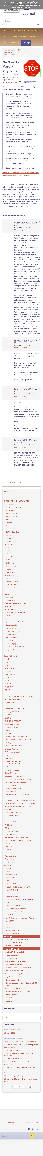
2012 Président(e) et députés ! (17, 961)
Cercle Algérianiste (12, 724)
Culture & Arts (11, 634)
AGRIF (7, 690)
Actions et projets (12, 628)
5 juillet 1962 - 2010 (13, 977)
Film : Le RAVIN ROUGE (14, 943)
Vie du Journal (11, 637)
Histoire (8, 868)
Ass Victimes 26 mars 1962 (15, 709)
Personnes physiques (13, 813)
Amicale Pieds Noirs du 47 (15, 699)
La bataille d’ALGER (13, 906)
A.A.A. (7, 662)
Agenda (8, 606)
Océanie (9, 523)
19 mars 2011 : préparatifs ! (14, 1073)
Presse (7, 498)
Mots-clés (7, 1018)
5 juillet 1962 (10, 878)
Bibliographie (10, 924)
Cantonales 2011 (12, 980)
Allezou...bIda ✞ (12, 77)
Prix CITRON (10, 572)
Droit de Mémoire (11, 749)
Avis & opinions (10, 856)
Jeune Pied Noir (11, 773)
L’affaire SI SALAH (13, 896)
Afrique (8, 529)
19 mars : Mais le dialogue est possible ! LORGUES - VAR (19, 1054)
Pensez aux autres (13, 631)
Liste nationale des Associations (17, 795)
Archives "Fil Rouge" (13, 974)
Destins (8, 871)
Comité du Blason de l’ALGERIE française (21, 740)
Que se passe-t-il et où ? (15, 622)
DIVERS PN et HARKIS (13, 746)
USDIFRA (8, 847)
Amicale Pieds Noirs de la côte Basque (19, 696)
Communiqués (11, 625)
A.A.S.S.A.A (9, 668)
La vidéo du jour (12, 591)
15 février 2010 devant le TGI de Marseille (20, 1042)
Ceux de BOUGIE (11, 727)
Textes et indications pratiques (16, 837)
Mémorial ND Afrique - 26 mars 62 (18, 806)
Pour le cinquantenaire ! (15, 955)
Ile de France (11, 566)
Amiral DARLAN (12, 890)
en (40, 1136)
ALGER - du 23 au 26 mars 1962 (18, 887)
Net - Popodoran (11, 809)
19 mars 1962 (31, 82)
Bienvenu (7, 31)
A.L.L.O (8, 671)
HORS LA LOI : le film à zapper (17, 946)
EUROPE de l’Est (12, 532)
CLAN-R (8, 730)
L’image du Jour (12, 582)
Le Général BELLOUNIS (15, 912)
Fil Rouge (26, 43)
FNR (6, 755)
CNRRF (8, 733)
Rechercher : (7, 21)
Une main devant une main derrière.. (19, 840)
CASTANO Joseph (13, 816)
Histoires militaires (12, 770)
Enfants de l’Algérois (12, 752)
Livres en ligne (10, 927)
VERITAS (8, 850)
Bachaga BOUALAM (12, 712)
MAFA (7, 798)
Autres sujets (10, 619)
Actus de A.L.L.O (12, 675)
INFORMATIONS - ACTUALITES (25, 31)
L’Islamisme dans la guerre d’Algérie (19, 899)
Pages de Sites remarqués (16, 650)
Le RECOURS (10, 785)
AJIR (7, 693)
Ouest (8, 551)
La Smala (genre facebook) (15, 782)
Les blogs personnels (13, 788)
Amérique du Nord (13, 513)
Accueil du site (9, 50)
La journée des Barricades (16, 909)
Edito (7, 495)
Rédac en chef (10, 1001)
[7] (30, 1086)
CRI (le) (8, 743)
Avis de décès (11, 600)
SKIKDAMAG (10, 834)
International (9, 504)
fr (31, 1136)
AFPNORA (9, 687)
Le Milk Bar (10, 915)
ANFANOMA (9, 702)
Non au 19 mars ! (10, 52)
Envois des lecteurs (12, 653)
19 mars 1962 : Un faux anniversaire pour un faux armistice (21, 1046)
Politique (9, 538)
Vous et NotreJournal (11, 43)
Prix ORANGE (10, 569)
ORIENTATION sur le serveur (17, 483)
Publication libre (11, 609)
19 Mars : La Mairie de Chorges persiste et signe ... (20, 1080)
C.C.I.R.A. (9, 715)
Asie (7, 520)
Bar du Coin (10, 998)
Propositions (9, 859)
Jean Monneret (11, 819)
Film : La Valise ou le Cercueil (17, 940)
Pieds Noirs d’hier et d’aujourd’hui (18, 779)
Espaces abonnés (12, 995)
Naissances (10, 597)
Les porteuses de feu (13, 964)
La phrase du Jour (13, 588)
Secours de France (12, 831)
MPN (7, 659)
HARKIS (8, 767)
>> (38, 25)
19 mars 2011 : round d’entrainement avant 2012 (20, 1068)
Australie (9, 526)
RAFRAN (8, 825)
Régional (8, 544)
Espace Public (10, 862)
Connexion (5, 1136)
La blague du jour (12, 585)
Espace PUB (10, 640)
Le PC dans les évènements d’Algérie (20, 918)
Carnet (7, 594)
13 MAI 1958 (10, 881)
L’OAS (8, 902)
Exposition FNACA (12, 930)
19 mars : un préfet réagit (14, 1076)
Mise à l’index (10, 575)
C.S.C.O (8, 718)
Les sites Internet (11, 792)
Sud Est (9, 560)
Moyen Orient (11, 510)
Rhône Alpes (10, 557)
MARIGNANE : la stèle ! (14, 952)
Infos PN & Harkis (10, 37)
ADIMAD (8, 684)
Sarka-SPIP (27, 1123)
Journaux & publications (14, 776)
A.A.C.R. (8, 665)
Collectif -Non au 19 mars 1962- (17, 736)
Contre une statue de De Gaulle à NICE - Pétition (21, 984)
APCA (7, 705)
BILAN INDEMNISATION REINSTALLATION (15, 762)
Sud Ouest (10, 563)
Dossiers (31, 37)
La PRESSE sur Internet (15, 647)
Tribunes (22, 37)
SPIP (19, 1123)
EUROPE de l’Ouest (13, 507)
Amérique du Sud (12, 516)
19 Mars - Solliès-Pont (12, 1059)
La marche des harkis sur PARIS (18, 967)
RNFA (7, 828)
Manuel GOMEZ (12, 822)
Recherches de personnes (16, 603)
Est (7, 554)
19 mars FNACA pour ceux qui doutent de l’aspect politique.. (20, 1063)
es (36, 1136)
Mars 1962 (10, 921)
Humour (8, 578)
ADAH (7, 681)
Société (8, 541)
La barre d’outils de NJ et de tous (17, 992)
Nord (7, 547)
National (8, 535)
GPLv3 (37, 1123)
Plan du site (10, 1123)
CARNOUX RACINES (13, 721)
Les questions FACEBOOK (16, 613)
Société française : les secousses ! (19, 971)
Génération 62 (10, 758)
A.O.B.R (8, 678)
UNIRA (7, 844)
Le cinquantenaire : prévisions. (16, 933)
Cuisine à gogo (11, 644)
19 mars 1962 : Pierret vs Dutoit (16, 1050)
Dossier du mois (11, 875)
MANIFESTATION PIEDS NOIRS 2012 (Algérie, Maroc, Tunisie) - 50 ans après (20, 802)
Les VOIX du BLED (12, 958)
